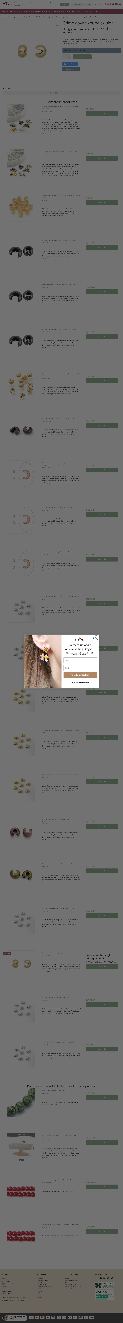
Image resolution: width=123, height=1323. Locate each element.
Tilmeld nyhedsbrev (80, 675)
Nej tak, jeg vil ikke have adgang (80, 682)
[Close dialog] (95, 637)
